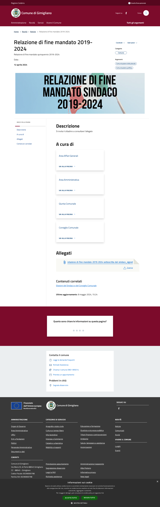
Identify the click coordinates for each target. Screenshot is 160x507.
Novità (24, 31)
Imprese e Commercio (54, 439)
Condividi (119, 42)
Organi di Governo (18, 426)
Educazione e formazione (90, 426)
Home (16, 31)
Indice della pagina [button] (23, 122)
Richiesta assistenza (54, 476)
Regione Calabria (17, 3)
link (102, 493)
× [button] (157, 481)
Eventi (117, 450)
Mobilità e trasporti (53, 447)
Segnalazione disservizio (55, 468)
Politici (14, 443)
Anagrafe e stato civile (55, 426)
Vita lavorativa (51, 434)
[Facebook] (125, 12)
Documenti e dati (18, 451)
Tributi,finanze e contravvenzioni (93, 434)
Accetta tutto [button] (71, 498)
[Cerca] (146, 13)
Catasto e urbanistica (54, 443)
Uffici (13, 434)
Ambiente (84, 438)
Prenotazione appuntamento (57, 464)
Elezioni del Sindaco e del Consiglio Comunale (76, 285)
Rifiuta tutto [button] (89, 498)
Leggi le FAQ (51, 472)
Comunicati (119, 430)
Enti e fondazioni (17, 439)
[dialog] (80, 493)
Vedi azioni (131, 42)
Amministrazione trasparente (92, 464)
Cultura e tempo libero (55, 430)
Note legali (84, 476)
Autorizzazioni (86, 447)
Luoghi (118, 446)
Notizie (33, 31)
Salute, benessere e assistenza (92, 443)
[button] (80, 503)
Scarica (130, 267)
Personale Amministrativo (21, 447)
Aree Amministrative (19, 430)
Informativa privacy (88, 472)
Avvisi (117, 434)
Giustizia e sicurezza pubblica (92, 430)
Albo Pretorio (85, 468)
